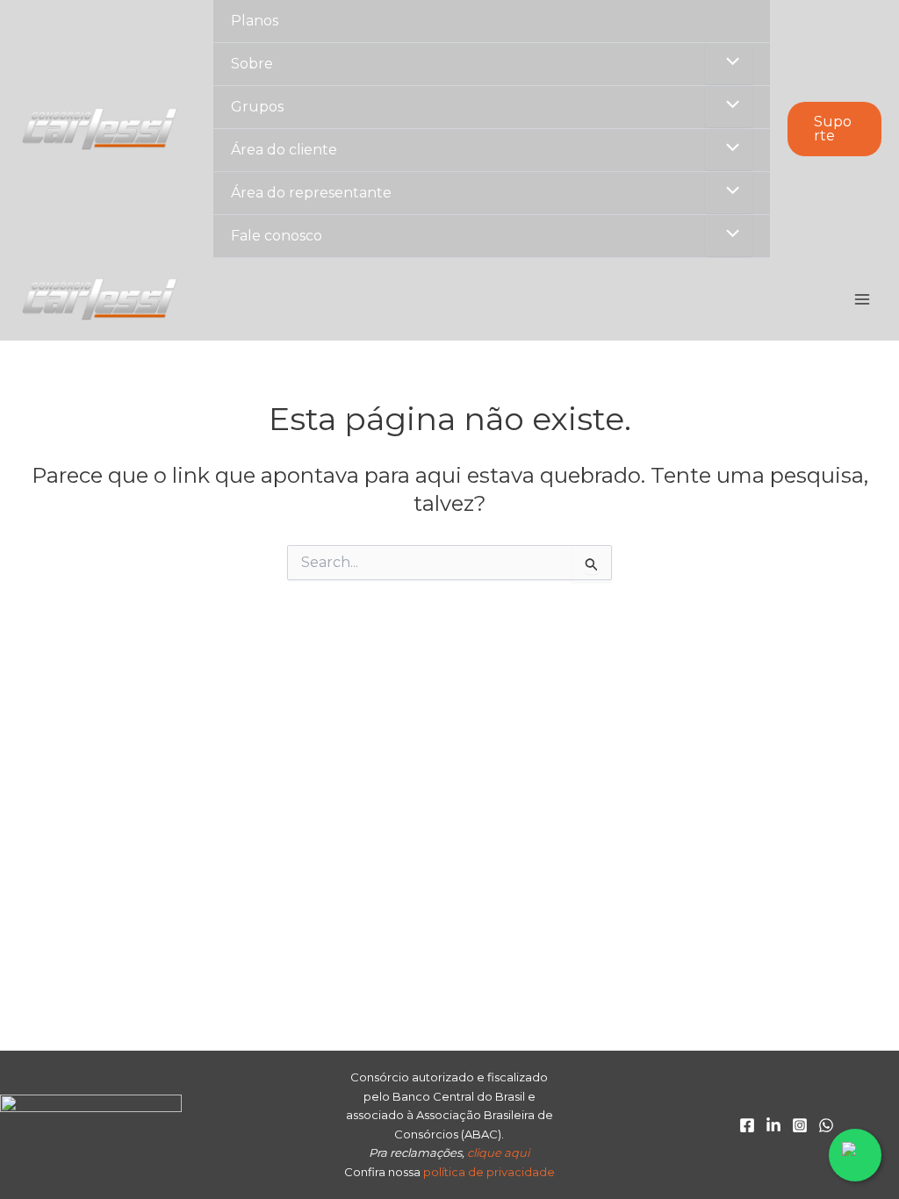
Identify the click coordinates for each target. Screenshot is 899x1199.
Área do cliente (284, 149)
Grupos (257, 106)
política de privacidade (489, 1172)
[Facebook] (747, 1125)
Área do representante (311, 192)
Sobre (252, 63)
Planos (254, 20)
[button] (834, 129)
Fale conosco (276, 235)
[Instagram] (800, 1125)
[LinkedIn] (773, 1125)
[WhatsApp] (826, 1125)
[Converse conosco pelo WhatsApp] (855, 1155)
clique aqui (498, 1152)
